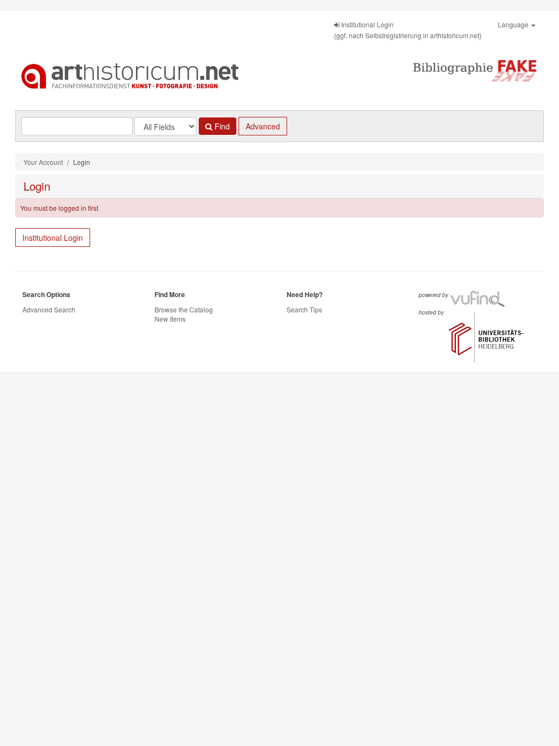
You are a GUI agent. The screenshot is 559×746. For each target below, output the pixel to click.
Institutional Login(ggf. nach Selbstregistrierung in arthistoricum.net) (407, 30)
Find (221, 126)
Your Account (43, 162)
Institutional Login (52, 237)
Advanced (263, 126)
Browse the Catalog (183, 309)
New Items (170, 318)
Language (514, 24)
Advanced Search (48, 309)
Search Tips (304, 309)
